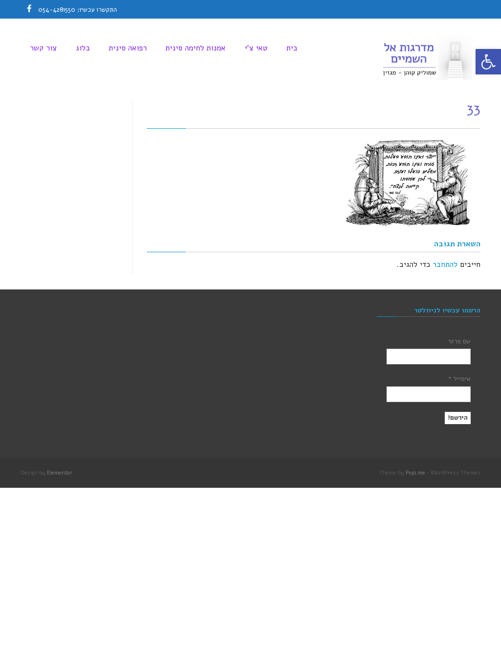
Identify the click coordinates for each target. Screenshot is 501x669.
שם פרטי (459, 341)
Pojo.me (415, 473)
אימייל (459, 379)
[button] (488, 61)
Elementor (59, 473)
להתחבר (445, 264)
